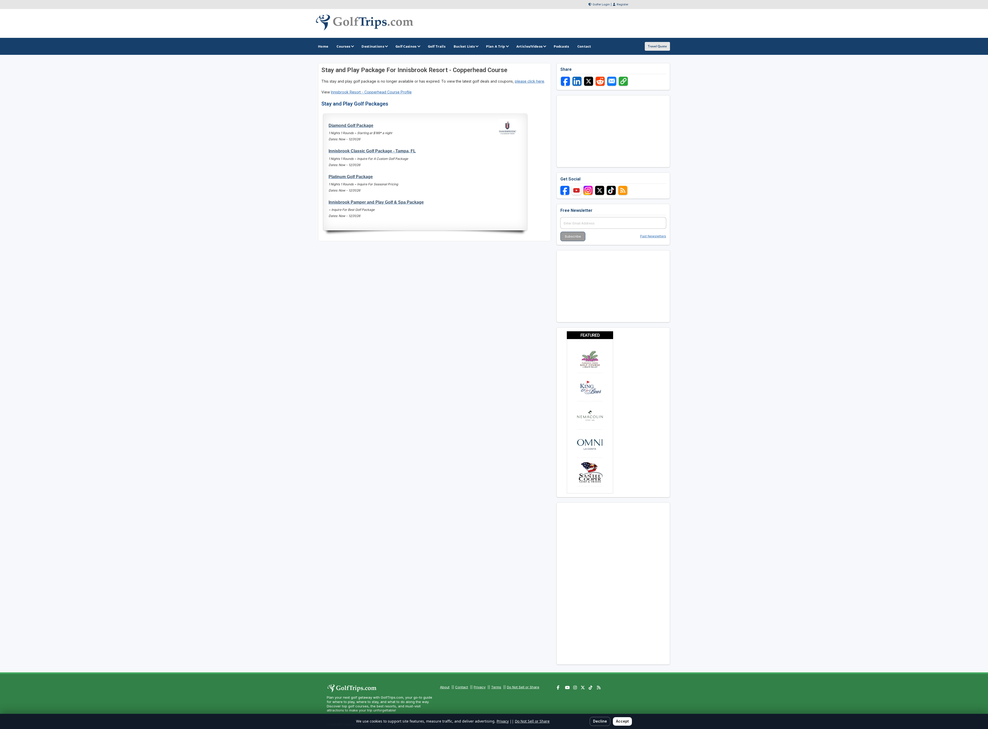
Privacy (480, 687)
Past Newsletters (653, 236)
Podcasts (561, 46)
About (444, 687)
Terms (496, 687)
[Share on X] (588, 81)
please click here (529, 81)
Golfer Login (601, 4)
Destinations (372, 46)
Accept (622, 721)
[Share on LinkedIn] (576, 81)
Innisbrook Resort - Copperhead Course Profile (371, 92)
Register (622, 4)
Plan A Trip (495, 46)
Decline (600, 721)
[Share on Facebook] (565, 81)
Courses (343, 46)
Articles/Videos (529, 46)
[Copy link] (623, 81)
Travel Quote (657, 46)
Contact (461, 687)
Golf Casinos (406, 46)
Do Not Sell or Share (523, 687)
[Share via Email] (611, 81)
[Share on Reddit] (600, 81)
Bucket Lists (464, 46)
